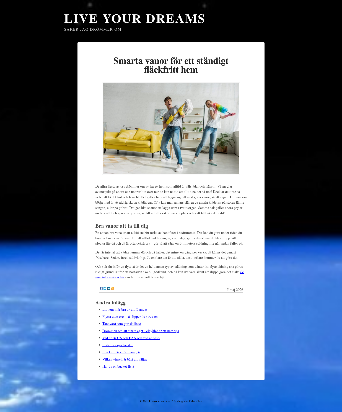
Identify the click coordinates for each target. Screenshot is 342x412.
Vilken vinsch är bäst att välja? (124, 359)
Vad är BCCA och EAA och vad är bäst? (131, 337)
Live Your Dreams (135, 18)
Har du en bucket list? (118, 366)
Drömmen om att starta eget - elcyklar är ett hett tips (140, 330)
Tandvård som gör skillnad (121, 323)
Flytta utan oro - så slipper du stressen (130, 316)
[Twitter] (104, 288)
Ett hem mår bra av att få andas (124, 309)
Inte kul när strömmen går (121, 352)
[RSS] (112, 288)
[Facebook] (101, 288)
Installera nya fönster (117, 345)
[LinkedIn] (108, 288)
